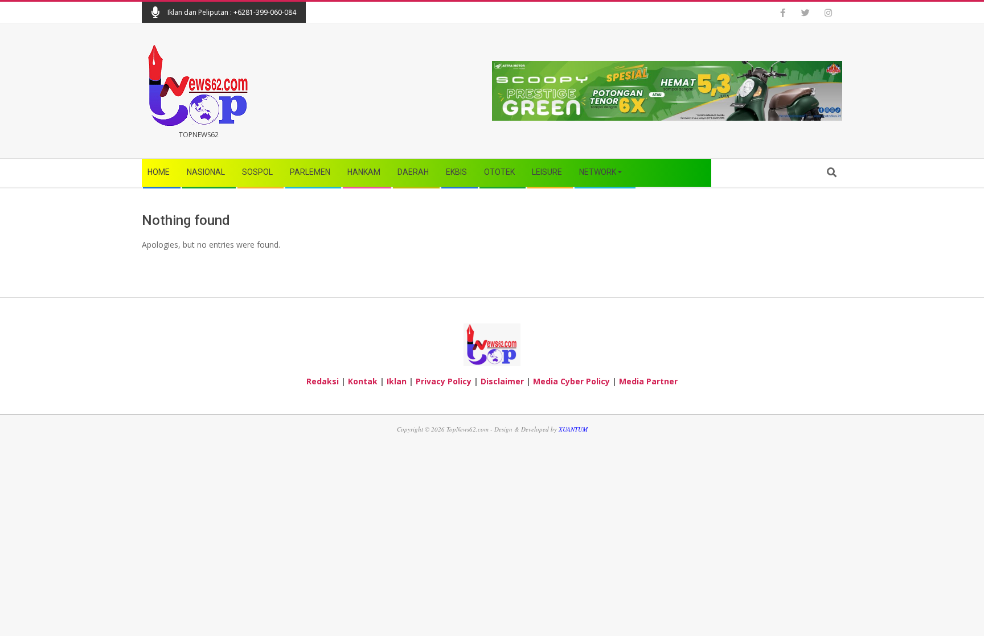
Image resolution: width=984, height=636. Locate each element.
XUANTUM (573, 429)
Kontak (363, 381)
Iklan (397, 381)
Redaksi (322, 381)
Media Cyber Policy (571, 381)
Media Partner (648, 381)
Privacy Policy (444, 381)
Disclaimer (502, 381)
